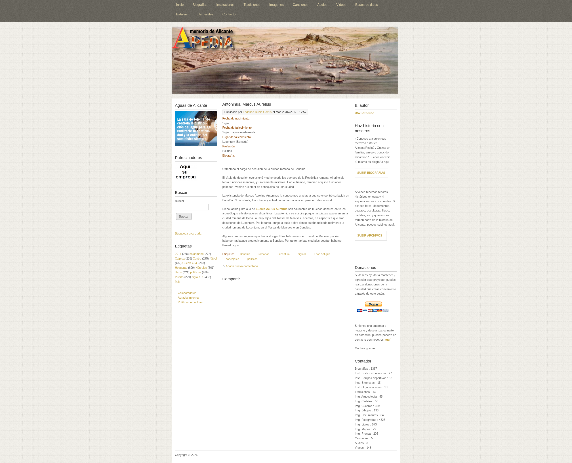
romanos (264, 254)
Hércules (201, 267)
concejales (232, 259)
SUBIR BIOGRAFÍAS (371, 172)
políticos (252, 259)
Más (178, 281)
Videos (341, 4)
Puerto (179, 277)
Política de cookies (190, 302)
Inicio (180, 4)
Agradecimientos (189, 297)
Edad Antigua (322, 254)
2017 (178, 254)
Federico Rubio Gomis (257, 112)
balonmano (196, 254)
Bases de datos (366, 4)
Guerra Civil (190, 263)
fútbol (213, 258)
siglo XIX (198, 277)
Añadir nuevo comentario (242, 266)
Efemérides (205, 14)
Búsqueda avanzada (188, 233)
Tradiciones (252, 4)
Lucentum (284, 254)
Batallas (182, 14)
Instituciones (225, 4)
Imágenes (276, 4)
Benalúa (245, 254)
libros (178, 272)
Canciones (300, 4)
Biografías (200, 4)
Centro (197, 258)
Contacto (229, 14)
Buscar (179, 201)
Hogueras (181, 267)
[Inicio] (285, 60)
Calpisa (180, 258)
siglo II (302, 254)
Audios (322, 4)
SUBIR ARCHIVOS (369, 235)
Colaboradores (187, 293)
